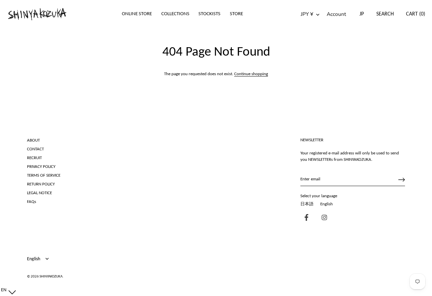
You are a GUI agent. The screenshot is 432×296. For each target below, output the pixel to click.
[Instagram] (322, 218)
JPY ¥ (307, 14)
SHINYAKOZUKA (50, 276)
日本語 (307, 204)
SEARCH (385, 14)
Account (336, 14)
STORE (236, 14)
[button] (7, 290)
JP (361, 14)
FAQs (31, 202)
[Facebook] (304, 218)
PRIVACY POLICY (41, 167)
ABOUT (33, 140)
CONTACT (35, 149)
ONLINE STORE (137, 14)
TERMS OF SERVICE (43, 175)
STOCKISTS (209, 14)
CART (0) (415, 14)
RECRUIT (34, 158)
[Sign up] (401, 179)
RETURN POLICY (41, 184)
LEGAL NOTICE (39, 193)
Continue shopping (251, 74)
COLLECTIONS (175, 14)
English (326, 204)
